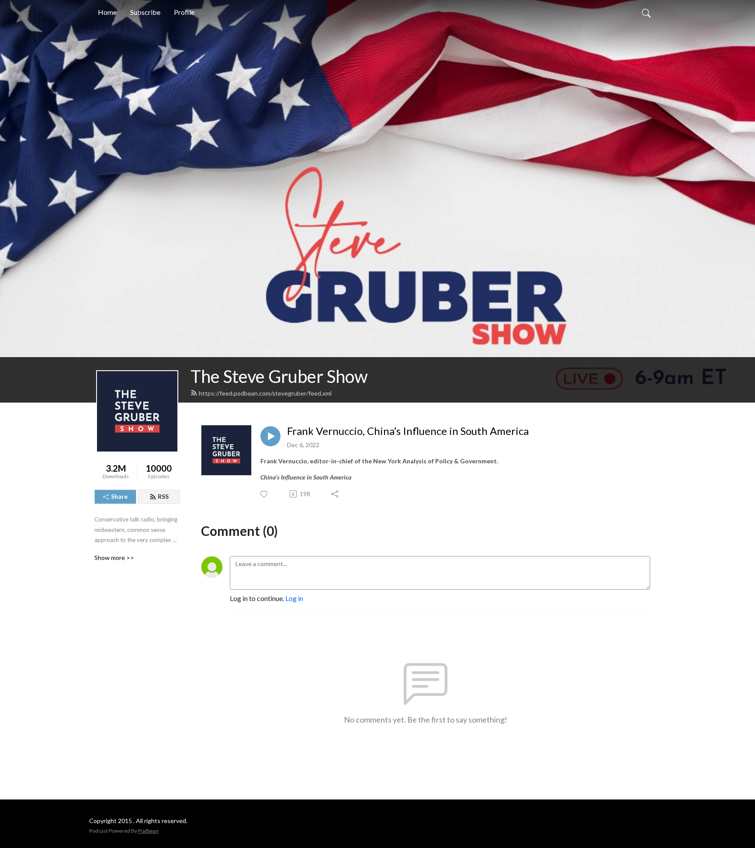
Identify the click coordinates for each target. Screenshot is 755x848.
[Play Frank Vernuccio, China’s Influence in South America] (270, 436)
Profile (184, 12)
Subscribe (145, 12)
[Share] (335, 494)
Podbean (148, 830)
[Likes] (265, 494)
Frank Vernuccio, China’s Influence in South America (408, 431)
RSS (163, 496)
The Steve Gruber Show (279, 376)
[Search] (646, 12)
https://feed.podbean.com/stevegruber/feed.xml (265, 393)
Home (107, 12)
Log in (294, 598)
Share (119, 496)
